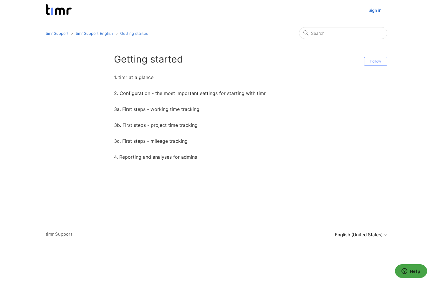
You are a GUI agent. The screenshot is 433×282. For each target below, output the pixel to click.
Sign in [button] (374, 10)
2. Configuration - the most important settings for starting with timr (190, 93)
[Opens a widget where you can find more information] (411, 271)
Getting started (134, 33)
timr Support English (94, 33)
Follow (375, 61)
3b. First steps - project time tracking (156, 125)
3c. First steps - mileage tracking (151, 141)
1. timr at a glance (133, 77)
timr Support (57, 33)
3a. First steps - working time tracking (156, 109)
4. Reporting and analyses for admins (155, 157)
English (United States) (359, 234)
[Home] (59, 13)
